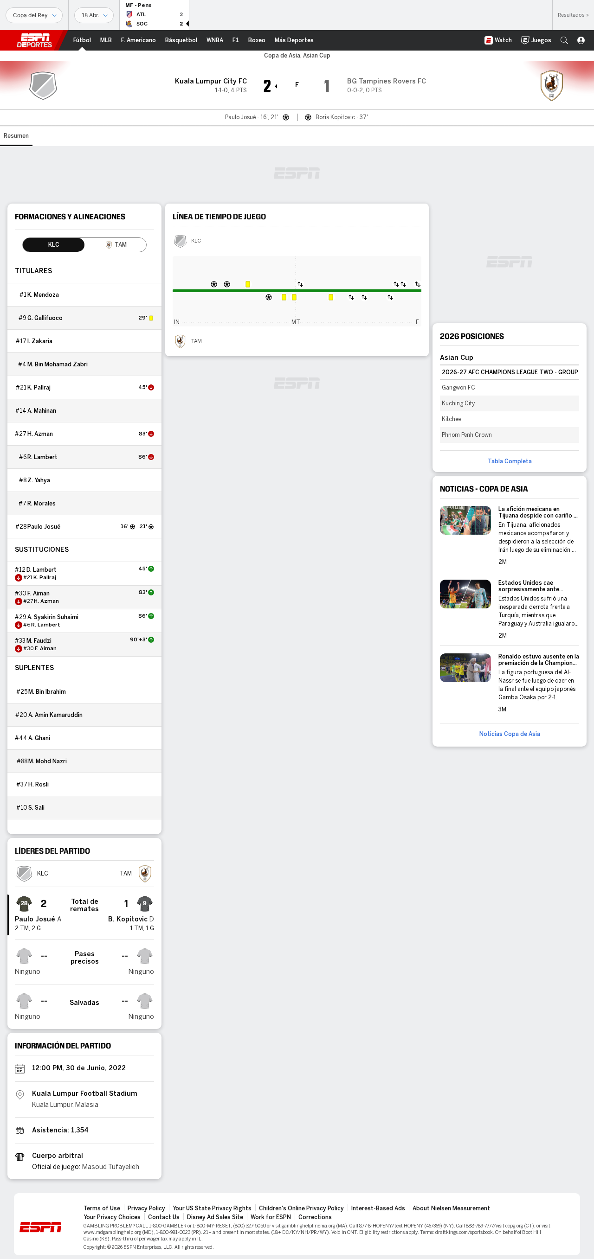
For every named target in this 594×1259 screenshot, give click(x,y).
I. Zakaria (39, 341)
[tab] (53, 245)
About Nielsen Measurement (451, 1208)
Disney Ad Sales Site (215, 1217)
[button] (564, 40)
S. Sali (36, 808)
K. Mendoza (43, 295)
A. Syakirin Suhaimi (52, 617)
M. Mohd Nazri (47, 761)
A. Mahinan (41, 411)
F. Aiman (38, 593)
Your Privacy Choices (112, 1217)
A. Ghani (39, 738)
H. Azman (40, 434)
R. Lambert (42, 457)
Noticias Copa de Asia (509, 734)
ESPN (34, 40)
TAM (196, 341)
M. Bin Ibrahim (47, 692)
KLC (196, 241)
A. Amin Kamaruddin (55, 715)
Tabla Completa (510, 461)
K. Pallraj (39, 387)
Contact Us (164, 1217)
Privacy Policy (146, 1208)
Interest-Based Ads (378, 1208)
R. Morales (41, 503)
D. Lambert (41, 570)
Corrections (315, 1217)
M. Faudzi (39, 641)
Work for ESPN (271, 1217)
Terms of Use (102, 1208)
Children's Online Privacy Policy (301, 1208)
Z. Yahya (38, 480)
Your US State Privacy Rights (212, 1208)
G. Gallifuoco (45, 318)
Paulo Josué (43, 527)
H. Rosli (38, 784)
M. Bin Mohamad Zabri (57, 364)
